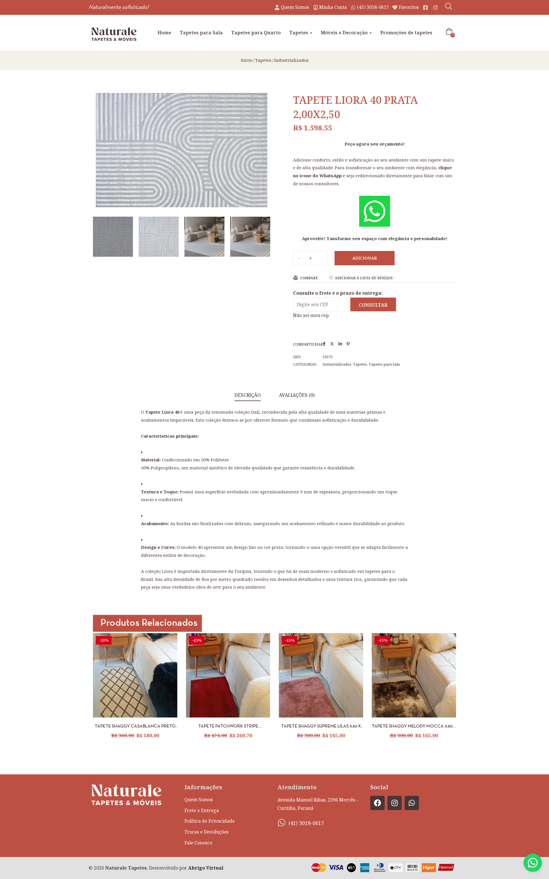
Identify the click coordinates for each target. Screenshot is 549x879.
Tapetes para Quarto (256, 32)
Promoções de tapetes (406, 32)
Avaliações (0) (297, 395)
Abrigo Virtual (205, 868)
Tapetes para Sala (201, 32)
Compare (309, 278)
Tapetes (299, 32)
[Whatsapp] (412, 803)
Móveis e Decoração (345, 32)
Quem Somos (198, 799)
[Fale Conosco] (533, 863)
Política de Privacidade (209, 821)
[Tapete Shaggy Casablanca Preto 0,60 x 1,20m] (135, 675)
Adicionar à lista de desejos (364, 278)
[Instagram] (394, 803)
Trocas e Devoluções (206, 832)
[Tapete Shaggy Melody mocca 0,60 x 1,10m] (414, 675)
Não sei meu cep (311, 315)
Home (164, 32)
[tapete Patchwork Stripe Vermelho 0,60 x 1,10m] (228, 675)
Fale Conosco (198, 843)
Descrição (247, 395)
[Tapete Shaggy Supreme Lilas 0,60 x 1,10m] (321, 675)
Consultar (373, 305)
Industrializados (291, 60)
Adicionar (364, 258)
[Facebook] (377, 803)
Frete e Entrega (201, 810)
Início (246, 60)
